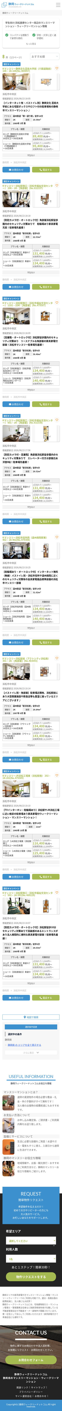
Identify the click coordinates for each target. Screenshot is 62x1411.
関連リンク (22, 1387)
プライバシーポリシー (31, 1392)
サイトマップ (38, 1387)
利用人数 (12, 1249)
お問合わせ (17, 169)
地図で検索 (32, 1017)
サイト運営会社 (23, 1396)
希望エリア (13, 1231)
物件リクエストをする (31, 1277)
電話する (47, 169)
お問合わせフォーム (31, 1360)
